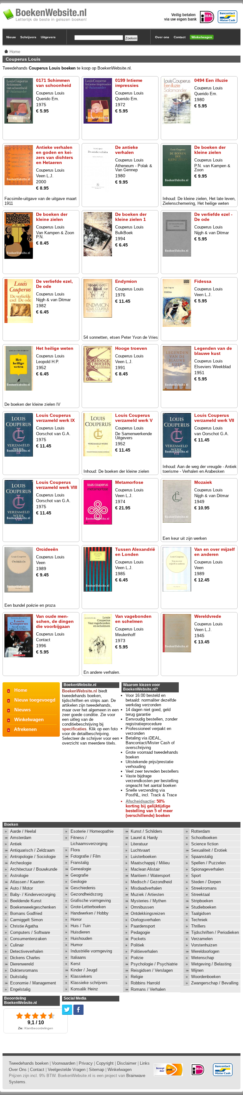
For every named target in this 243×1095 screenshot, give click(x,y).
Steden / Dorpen (206, 881)
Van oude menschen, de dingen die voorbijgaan (55, 621)
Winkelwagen (201, 37)
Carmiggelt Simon (26, 919)
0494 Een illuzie (211, 80)
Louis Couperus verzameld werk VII (214, 418)
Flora (75, 850)
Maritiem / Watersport (150, 875)
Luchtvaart (140, 850)
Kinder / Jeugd (84, 970)
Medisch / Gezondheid (151, 881)
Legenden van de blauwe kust (213, 351)
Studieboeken (203, 907)
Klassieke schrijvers (89, 982)
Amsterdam (20, 837)
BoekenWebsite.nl (79, 691)
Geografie (79, 875)
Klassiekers (81, 976)
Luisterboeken (143, 856)
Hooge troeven (131, 348)
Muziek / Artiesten (147, 894)
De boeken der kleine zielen (210, 150)
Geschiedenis (83, 887)
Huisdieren (80, 932)
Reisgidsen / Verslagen (152, 970)
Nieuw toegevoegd (34, 700)
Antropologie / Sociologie (33, 856)
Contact (179, 37)
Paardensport (143, 926)
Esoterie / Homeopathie (92, 831)
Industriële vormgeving (91, 951)
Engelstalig (20, 989)
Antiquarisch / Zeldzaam (32, 850)
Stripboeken (202, 900)
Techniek (199, 919)
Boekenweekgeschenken (33, 907)
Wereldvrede (207, 616)
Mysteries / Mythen (148, 900)
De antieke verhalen (126, 150)
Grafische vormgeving (91, 900)
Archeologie (21, 863)
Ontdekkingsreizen (148, 913)
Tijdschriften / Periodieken (215, 932)
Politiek (137, 945)
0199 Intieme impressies (128, 83)
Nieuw (11, 37)
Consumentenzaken (28, 938)
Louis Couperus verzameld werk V (134, 418)
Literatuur (139, 844)
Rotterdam (200, 831)
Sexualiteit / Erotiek (209, 850)
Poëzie (137, 957)
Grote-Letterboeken (88, 906)
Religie (137, 976)
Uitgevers (48, 37)
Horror (76, 919)
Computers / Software (30, 932)
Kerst (75, 963)
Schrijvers (28, 37)
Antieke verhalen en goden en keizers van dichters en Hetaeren (54, 155)
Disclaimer (126, 1063)
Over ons (162, 37)
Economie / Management (33, 983)
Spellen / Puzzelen (208, 863)
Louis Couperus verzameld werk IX (55, 418)
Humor (77, 944)
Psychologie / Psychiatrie (154, 964)
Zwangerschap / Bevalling (214, 983)
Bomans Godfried (26, 913)
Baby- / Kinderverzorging (32, 894)
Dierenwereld (22, 964)
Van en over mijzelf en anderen (214, 552)
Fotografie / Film (86, 856)
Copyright (105, 1063)
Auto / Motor (21, 888)
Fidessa (202, 281)
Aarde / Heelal (23, 831)
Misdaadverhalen (146, 888)
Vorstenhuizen (204, 945)
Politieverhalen (144, 951)
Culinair (17, 945)
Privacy (86, 1063)
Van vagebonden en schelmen (133, 619)
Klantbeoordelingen (38, 1028)
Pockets (138, 938)
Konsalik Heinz (84, 989)
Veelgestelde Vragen (66, 1069)
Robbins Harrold (145, 983)
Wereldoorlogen (205, 951)
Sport (196, 875)
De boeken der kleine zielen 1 (130, 217)
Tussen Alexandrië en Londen (135, 552)
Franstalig (80, 862)
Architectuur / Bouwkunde (33, 869)
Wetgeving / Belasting (211, 964)
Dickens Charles (25, 957)
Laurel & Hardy (144, 837)
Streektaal (200, 894)
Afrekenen (25, 729)
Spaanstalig (202, 856)
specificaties (74, 729)
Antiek (16, 844)
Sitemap (96, 1069)
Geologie (79, 881)
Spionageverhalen (207, 869)
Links (145, 1063)
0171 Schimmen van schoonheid (53, 83)
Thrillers (198, 926)
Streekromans (204, 888)
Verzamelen (202, 938)
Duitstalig (18, 976)
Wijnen (197, 970)
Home (20, 690)
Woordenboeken (206, 976)
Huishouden (81, 938)
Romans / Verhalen (148, 989)
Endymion (126, 281)
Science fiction (204, 844)
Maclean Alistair (145, 869)
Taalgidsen (201, 913)
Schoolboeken (204, 837)
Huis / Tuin (80, 925)
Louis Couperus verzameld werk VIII (56, 485)
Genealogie (81, 869)
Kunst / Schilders (146, 831)
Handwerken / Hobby (90, 913)
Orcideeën (47, 549)
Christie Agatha (24, 926)
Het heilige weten (54, 348)
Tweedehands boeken (28, 1063)
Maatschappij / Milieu (150, 863)
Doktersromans (24, 970)
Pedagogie (140, 932)
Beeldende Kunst (25, 900)
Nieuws (22, 709)
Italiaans (78, 957)
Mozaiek (203, 482)
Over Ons (18, 1069)
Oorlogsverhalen (145, 919)
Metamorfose (129, 482)
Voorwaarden (63, 1063)
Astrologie (19, 875)
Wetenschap (202, 957)
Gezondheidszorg (87, 894)
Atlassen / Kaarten (27, 881)
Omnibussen (142, 907)
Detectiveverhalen (26, 951)
